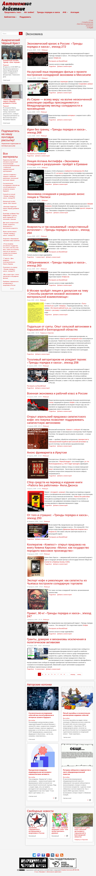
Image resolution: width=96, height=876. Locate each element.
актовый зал (49, 306)
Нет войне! (29, 12)
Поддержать (25, 16)
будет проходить (74, 464)
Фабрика (62, 306)
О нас (36, 872)
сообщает (77, 429)
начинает (62, 492)
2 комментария (40, 669)
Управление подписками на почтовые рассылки (11, 144)
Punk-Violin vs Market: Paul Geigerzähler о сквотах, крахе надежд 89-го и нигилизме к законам (11, 216)
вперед (73, 674)
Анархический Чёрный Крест (10, 41)
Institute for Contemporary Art (74, 171)
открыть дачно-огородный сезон (71, 338)
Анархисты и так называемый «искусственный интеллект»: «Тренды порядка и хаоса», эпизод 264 (58, 230)
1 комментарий (40, 257)
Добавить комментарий (64, 66)
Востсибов (32, 720)
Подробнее (52, 66)
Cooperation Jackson (86, 84)
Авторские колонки (39, 684)
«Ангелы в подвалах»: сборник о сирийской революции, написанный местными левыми (10, 177)
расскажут (55, 310)
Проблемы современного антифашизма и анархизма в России (36, 830)
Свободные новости (40, 811)
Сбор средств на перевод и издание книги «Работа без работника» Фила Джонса (54, 483)
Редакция (45, 50)
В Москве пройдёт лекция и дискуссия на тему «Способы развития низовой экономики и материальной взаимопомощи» (57, 293)
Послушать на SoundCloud (58, 61)
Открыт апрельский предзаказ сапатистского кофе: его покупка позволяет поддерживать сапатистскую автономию (56, 419)
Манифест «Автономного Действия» (50, 872)
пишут (51, 469)
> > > (12, 288)
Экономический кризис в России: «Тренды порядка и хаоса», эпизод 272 (54, 44)
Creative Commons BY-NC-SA (70, 870)
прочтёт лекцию (85, 208)
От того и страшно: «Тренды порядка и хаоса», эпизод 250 (58, 516)
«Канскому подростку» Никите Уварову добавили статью (12, 101)
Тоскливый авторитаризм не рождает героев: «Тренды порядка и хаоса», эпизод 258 (57, 360)
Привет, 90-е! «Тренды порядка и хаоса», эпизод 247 (59, 614)
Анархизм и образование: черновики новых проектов (11, 239)
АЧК (65, 12)
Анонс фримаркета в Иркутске (47, 452)
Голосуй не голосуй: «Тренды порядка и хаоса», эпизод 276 (9, 196)
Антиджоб (54, 492)
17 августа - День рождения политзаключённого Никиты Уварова (9, 261)
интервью (71, 115)
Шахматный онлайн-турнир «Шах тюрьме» (11, 61)
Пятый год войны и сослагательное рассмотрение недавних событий (76, 714)
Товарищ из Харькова (47, 333)
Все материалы (10, 154)
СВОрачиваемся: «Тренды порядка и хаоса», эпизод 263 (56, 263)
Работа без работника (81, 496)
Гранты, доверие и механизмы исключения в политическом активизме (56, 640)
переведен (64, 81)
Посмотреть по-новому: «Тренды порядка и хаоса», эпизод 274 (10, 269)
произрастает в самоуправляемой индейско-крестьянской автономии (69, 440)
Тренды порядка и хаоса (48, 12)
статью (51, 402)
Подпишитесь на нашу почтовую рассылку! (10, 135)
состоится (59, 173)
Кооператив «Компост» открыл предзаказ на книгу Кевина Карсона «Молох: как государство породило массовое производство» (58, 547)
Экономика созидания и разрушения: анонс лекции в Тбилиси (56, 195)
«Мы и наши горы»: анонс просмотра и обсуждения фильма (11, 276)
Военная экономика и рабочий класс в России (57, 393)
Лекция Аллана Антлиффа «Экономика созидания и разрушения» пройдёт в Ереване (57, 162)
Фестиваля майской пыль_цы (61, 308)
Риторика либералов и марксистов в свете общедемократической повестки (77, 772)
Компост (48, 310)
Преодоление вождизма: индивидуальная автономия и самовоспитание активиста (40, 772)
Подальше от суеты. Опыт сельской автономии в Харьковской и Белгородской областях (59, 327)
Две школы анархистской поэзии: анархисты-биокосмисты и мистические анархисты (10, 225)
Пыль (84, 303)
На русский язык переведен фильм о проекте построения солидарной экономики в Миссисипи (59, 73)
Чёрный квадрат (65, 461)
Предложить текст (12, 12)
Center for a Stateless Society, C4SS (57, 562)
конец (79, 674)
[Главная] (18, 6)
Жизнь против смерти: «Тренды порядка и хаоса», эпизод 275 (10, 233)
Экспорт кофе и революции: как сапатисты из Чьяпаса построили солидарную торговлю (57, 581)
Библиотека (10, 16)
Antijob (72, 402)
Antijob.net (57, 58)
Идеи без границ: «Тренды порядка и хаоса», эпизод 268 (57, 130)
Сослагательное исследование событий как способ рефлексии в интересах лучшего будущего (41, 715)
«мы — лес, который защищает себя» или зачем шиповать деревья (60, 830)
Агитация (74, 12)
